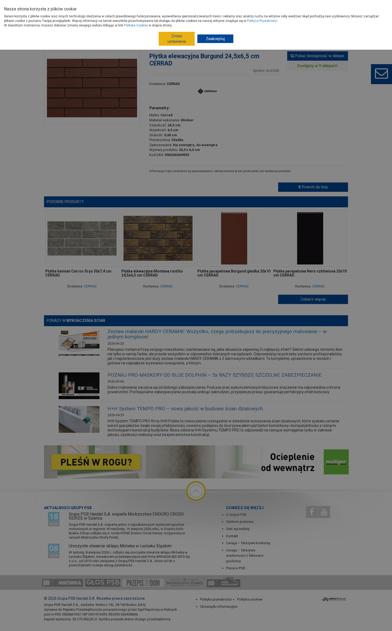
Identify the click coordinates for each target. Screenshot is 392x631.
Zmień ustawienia (176, 39)
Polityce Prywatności (262, 21)
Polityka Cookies (136, 25)
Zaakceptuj (215, 39)
